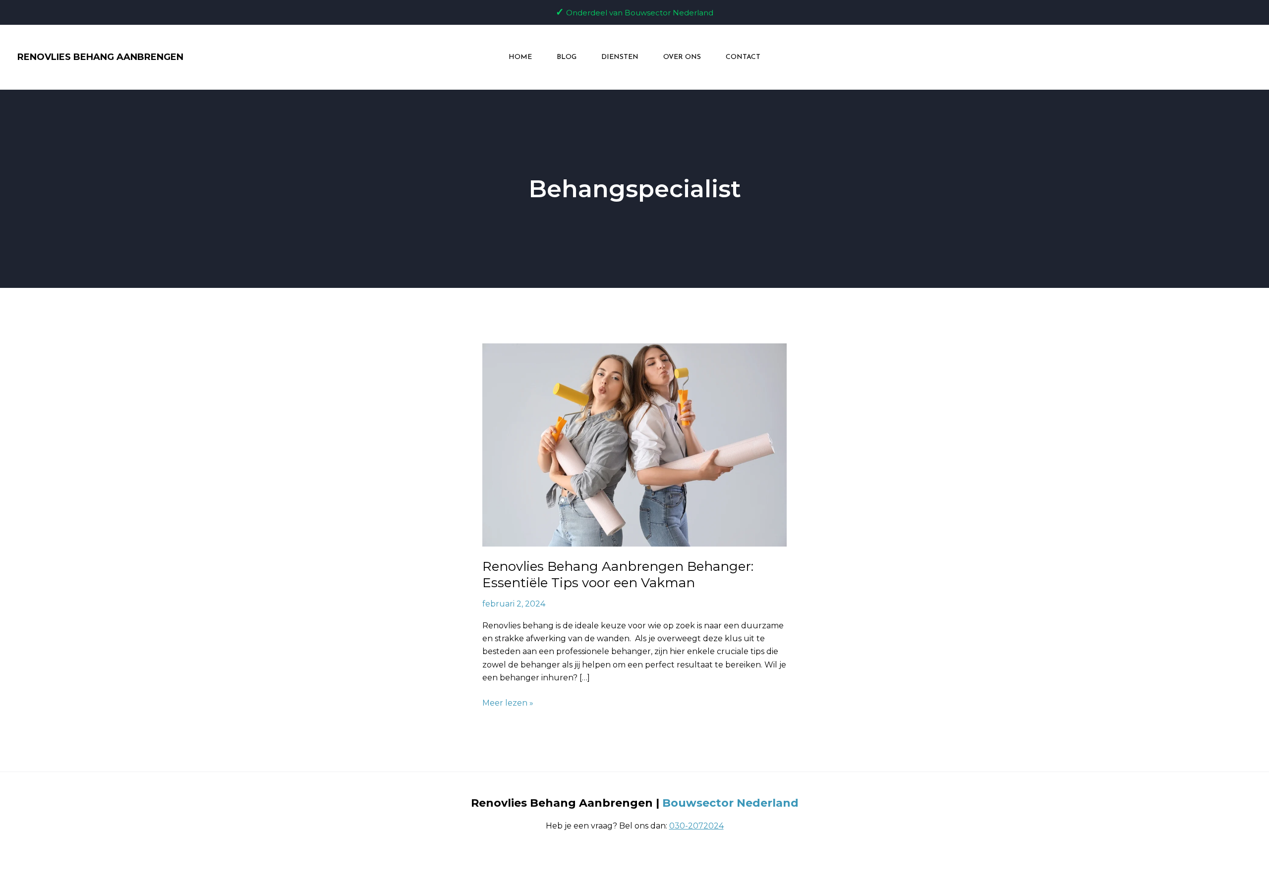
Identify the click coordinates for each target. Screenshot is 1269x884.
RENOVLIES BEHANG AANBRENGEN (100, 57)
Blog (567, 57)
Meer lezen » (507, 702)
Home (520, 57)
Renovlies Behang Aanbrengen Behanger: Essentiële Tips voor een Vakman (617, 574)
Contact (743, 57)
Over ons (682, 57)
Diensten (619, 57)
